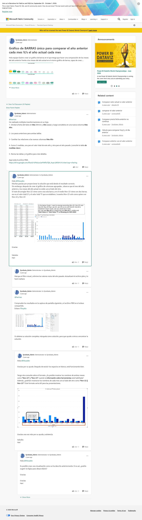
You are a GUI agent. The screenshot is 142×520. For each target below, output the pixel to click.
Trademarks (132, 510)
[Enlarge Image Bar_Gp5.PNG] (50, 222)
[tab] (114, 86)
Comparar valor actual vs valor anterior (117, 102)
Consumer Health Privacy (35, 515)
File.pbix (23, 308)
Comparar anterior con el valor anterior (117, 141)
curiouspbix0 (116, 113)
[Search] (119, 19)
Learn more (93, 30)
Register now (7, 11)
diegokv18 (115, 105)
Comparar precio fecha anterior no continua (115, 120)
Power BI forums (30, 25)
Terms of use (121, 510)
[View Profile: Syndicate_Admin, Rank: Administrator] (12, 41)
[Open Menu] (134, 25)
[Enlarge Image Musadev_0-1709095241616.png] (52, 322)
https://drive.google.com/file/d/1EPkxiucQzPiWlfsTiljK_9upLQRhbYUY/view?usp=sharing (43, 162)
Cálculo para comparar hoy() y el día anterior (116, 131)
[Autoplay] (111, 86)
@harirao (12, 119)
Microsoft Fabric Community (14, 25)
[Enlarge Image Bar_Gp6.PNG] (53, 408)
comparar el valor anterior (112, 110)
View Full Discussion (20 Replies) (19, 104)
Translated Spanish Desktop (45, 25)
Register (125, 19)
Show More (15, 88)
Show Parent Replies (13, 108)
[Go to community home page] (19, 19)
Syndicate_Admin (21, 40)
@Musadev (20, 181)
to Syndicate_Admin (46, 175)
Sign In (132, 19)
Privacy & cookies (109, 510)
